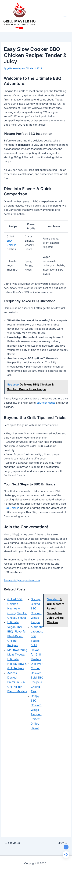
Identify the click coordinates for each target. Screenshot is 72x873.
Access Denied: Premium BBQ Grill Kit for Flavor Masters (17, 682)
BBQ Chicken (11, 507)
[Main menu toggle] (65, 15)
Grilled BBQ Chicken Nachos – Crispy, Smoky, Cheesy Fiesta (17, 608)
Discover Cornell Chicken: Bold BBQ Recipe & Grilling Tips (37, 677)
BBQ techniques (46, 402)
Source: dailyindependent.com (22, 580)
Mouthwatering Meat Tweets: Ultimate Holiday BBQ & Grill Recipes (17, 659)
